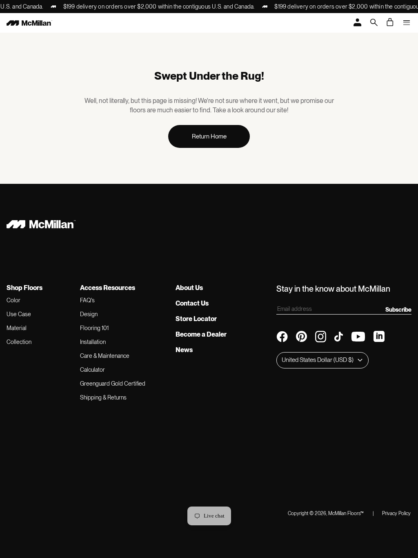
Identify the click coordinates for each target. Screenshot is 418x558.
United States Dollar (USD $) (318, 360)
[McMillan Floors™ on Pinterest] (301, 336)
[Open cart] (390, 22)
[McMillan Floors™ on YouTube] (358, 336)
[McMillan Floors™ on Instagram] (320, 336)
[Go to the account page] (357, 23)
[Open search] (374, 23)
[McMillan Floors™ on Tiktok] (338, 336)
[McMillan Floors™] (29, 23)
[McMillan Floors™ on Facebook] (282, 336)
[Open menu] (406, 23)
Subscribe (398, 309)
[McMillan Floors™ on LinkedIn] (379, 336)
